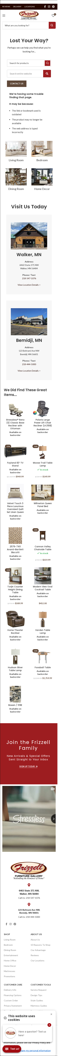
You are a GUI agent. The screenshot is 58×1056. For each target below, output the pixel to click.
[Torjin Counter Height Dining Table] (15, 575)
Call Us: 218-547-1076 (29, 898)
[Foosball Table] (42, 656)
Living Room (9, 939)
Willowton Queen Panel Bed (43, 505)
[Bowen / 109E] (15, 694)
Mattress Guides (39, 1005)
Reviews (35, 955)
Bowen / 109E (15, 705)
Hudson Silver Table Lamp (15, 669)
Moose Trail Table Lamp (42, 464)
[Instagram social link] (49, 6)
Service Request (39, 990)
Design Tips (36, 995)
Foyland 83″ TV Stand (15, 464)
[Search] (47, 73)
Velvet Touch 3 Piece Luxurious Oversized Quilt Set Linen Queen (15, 508)
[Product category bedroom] (42, 152)
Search (52, 25)
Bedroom (8, 945)
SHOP (7, 934)
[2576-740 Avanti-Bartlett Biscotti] (15, 535)
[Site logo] (29, 15)
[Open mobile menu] (4, 15)
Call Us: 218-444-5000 (29, 917)
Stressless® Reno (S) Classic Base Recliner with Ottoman (15, 424)
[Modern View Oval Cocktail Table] (42, 575)
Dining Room (10, 950)
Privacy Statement (13, 1005)
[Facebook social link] (45, 6)
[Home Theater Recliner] (15, 619)
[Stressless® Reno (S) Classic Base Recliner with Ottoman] (15, 408)
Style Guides (37, 1000)
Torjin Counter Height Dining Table (15, 589)
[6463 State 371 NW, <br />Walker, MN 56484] (29, 885)
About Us (36, 934)
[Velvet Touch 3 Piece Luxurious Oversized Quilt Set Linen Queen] (15, 492)
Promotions (9, 976)
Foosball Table (43, 667)
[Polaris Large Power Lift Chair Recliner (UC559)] (42, 408)
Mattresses (9, 971)
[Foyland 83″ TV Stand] (15, 452)
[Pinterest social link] (53, 6)
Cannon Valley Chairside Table (42, 548)
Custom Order (11, 1000)
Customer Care (13, 984)
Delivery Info (10, 990)
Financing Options (12, 995)
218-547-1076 (29, 278)
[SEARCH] (47, 63)
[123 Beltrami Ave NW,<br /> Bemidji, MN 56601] (29, 904)
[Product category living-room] (16, 152)
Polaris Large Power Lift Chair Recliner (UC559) (43, 422)
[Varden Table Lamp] (42, 619)
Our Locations (37, 960)
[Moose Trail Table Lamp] (42, 452)
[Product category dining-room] (16, 180)
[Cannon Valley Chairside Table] (42, 535)
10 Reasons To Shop (40, 945)
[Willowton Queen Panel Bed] (42, 492)
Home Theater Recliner (15, 632)
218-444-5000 (29, 364)
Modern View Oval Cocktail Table (42, 588)
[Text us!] (12, 1049)
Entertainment (11, 955)
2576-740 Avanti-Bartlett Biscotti (15, 549)
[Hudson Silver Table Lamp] (15, 656)
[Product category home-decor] (42, 180)
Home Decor (10, 966)
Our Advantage (38, 950)
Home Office (10, 960)
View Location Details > (29, 284)
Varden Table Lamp (42, 632)
